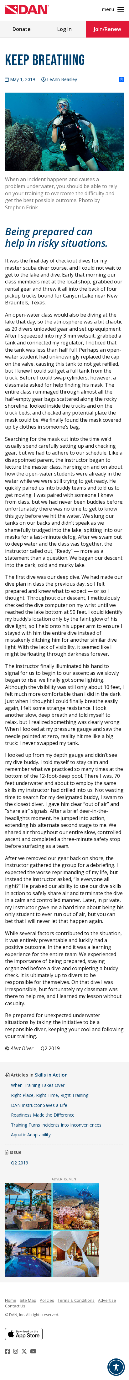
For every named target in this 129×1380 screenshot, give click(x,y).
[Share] (121, 80)
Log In (64, 29)
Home (10, 1300)
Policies (47, 1300)
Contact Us (15, 1306)
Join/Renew (107, 29)
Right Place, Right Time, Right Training (49, 1095)
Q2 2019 (19, 1163)
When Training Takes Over (37, 1085)
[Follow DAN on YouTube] (34, 1351)
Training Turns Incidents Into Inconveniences (56, 1125)
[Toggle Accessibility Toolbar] (116, 1367)
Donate (22, 29)
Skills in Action (51, 1075)
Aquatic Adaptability (31, 1135)
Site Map (28, 1300)
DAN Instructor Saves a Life (39, 1105)
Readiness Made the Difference (43, 1115)
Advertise (107, 1300)
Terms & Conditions (76, 1300)
